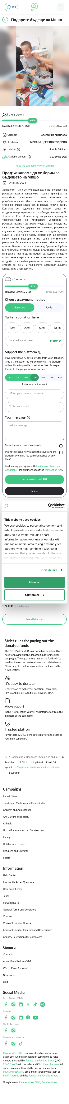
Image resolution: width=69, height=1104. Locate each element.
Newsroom (9, 975)
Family (6, 837)
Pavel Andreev (51, 1064)
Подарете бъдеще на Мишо (42, 756)
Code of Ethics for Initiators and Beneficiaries (27, 929)
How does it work (12, 888)
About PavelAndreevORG (17, 961)
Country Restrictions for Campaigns (22, 936)
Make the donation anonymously (23, 445)
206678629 (10, 1064)
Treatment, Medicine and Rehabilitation (38, 767)
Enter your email (19, 406)
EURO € (55, 341)
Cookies (7, 916)
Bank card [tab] (19, 307)
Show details (48, 570)
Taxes (6, 895)
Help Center (9, 875)
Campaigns (17, 756)
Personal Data (11, 902)
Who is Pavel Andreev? (15, 968)
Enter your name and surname (26, 393)
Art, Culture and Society (16, 816)
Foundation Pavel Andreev (40, 1060)
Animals (7, 823)
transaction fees (53, 469)
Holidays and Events (14, 844)
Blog (5, 981)
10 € (12, 327)
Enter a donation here (21, 340)
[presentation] (55, 99)
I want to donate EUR (34, 479)
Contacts (8, 954)
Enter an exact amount (34, 384)
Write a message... (19, 425)
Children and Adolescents (17, 809)
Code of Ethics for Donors (17, 923)
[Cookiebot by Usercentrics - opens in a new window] (49, 505)
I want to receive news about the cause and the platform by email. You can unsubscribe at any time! (31, 455)
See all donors (34, 619)
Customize (32, 594)
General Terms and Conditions (19, 909)
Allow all (34, 582)
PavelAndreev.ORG (13, 1053)
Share (34, 491)
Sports (6, 857)
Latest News (10, 796)
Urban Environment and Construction (23, 830)
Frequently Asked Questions (18, 882)
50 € (42, 327)
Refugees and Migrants (15, 850)
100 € (57, 327)
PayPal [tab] (49, 307)
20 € (27, 327)
